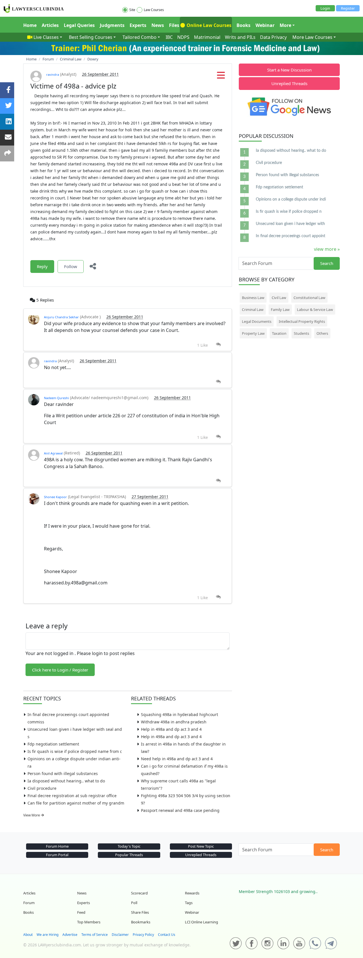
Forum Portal (57, 854)
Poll (134, 902)
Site (132, 9)
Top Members (88, 922)
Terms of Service (94, 934)
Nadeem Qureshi (56, 398)
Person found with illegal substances (63, 773)
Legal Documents (256, 321)
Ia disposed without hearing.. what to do (66, 781)
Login (325, 8)
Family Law (280, 309)
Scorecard (139, 893)
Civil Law (279, 297)
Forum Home (57, 846)
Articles (50, 25)
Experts (138, 25)
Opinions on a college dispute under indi (291, 199)
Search (326, 263)
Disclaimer (120, 934)
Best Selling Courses (90, 37)
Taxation (279, 333)
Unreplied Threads (289, 83)
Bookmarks (140, 922)
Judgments (112, 25)
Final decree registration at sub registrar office (72, 795)
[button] (221, 77)
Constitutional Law (309, 297)
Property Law (253, 333)
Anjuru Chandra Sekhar (61, 317)
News (157, 25)
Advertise (69, 934)
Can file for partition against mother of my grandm (76, 803)
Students (301, 333)
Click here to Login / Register (60, 670)
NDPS (183, 37)
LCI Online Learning (201, 922)
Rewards (192, 893)
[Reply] (218, 344)
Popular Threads (129, 854)
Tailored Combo (140, 37)
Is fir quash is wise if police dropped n (289, 212)
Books (243, 25)
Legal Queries (79, 25)
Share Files (140, 912)
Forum (29, 902)
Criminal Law (252, 309)
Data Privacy (273, 37)
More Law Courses (312, 37)
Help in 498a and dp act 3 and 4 (171, 729)
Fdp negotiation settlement (53, 744)
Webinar (265, 25)
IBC (169, 37)
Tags (189, 902)
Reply (42, 266)
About (28, 934)
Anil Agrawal (53, 453)
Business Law (253, 297)
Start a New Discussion (289, 70)
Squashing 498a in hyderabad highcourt (179, 714)
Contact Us (166, 934)
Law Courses (154, 9)
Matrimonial (207, 37)
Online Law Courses (208, 25)
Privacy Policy (143, 934)
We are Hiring (47, 934)
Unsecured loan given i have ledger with (290, 224)
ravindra (52, 74)
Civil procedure (42, 788)
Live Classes (46, 37)
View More (32, 815)
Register (348, 8)
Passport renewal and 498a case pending (180, 810)
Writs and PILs (240, 37)
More (285, 25)
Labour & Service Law (315, 309)
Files (174, 25)
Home (30, 25)
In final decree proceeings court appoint (290, 236)
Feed (81, 912)
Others (322, 333)
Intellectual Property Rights (302, 321)
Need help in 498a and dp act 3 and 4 (177, 758)
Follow (70, 266)
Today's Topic (129, 846)
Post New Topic (201, 846)
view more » (327, 249)
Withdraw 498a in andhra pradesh (173, 722)
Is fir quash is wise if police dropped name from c (75, 751)
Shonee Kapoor (55, 497)
